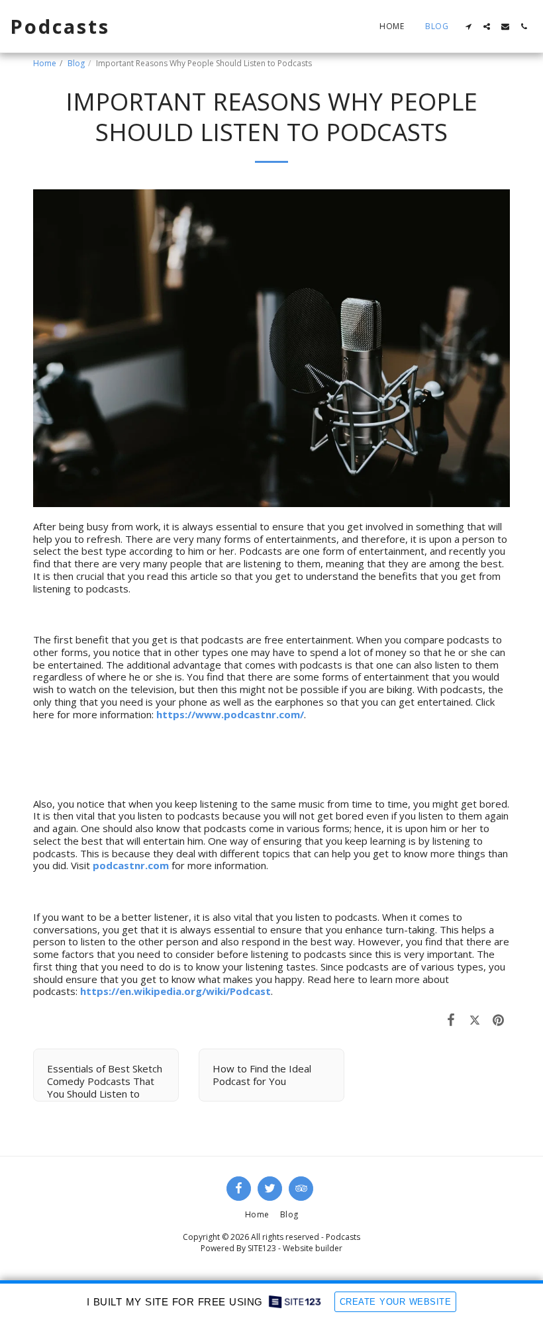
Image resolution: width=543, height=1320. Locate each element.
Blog (76, 63)
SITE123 (262, 1248)
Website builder (312, 1248)
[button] (468, 26)
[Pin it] (499, 1019)
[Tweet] (475, 1019)
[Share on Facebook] (452, 1019)
